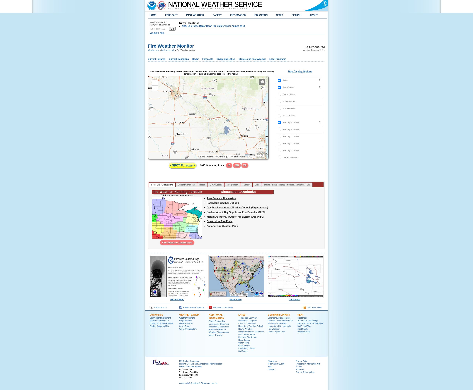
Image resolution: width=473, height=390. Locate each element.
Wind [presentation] (257, 185)
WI (244, 165)
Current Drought (290, 157)
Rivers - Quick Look (276, 331)
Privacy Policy (301, 361)
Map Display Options (300, 71)
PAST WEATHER (195, 15)
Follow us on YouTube (222, 307)
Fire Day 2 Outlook (291, 129)
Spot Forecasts (290, 101)
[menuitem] (299, 80)
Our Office (156, 314)
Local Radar (294, 299)
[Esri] (261, 154)
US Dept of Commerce (189, 361)
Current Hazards (156, 59)
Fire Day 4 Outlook (291, 143)
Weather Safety (189, 314)
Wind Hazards (289, 115)
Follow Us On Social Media (161, 323)
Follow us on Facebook (193, 307)
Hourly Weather (245, 328)
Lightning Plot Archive (247, 337)
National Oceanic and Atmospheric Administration (200, 363)
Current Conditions (179, 59)
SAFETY (217, 15)
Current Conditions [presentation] (186, 185)
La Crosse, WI (167, 50)
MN (237, 165)
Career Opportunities (305, 372)
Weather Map (235, 299)
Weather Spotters (187, 317)
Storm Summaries (217, 321)
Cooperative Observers (219, 323)
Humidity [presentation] (246, 185)
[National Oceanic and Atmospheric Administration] (150, 5)
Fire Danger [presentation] (232, 185)
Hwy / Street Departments (279, 326)
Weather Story (177, 299)
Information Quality (276, 363)
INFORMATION (238, 15)
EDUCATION (260, 15)
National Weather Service (190, 366)
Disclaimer (272, 361)
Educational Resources (219, 326)
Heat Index (302, 317)
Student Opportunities (159, 326)
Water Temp (243, 342)
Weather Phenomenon (219, 332)
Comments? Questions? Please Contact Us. (198, 383)
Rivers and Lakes (226, 59)
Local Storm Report (247, 334)
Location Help (157, 32)
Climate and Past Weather (252, 59)
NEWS (279, 15)
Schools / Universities (277, 323)
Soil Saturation (289, 108)
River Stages (244, 340)
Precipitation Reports (247, 320)
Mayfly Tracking (215, 335)
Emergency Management (279, 317)
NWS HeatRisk (304, 326)
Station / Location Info (159, 320)
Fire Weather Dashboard (177, 242)
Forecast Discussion (247, 323)
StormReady (184, 326)
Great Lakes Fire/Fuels (219, 221)
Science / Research (217, 329)
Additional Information (216, 316)
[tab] (162, 185)
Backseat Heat (303, 331)
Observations (244, 345)
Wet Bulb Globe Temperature (310, 323)
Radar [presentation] (202, 185)
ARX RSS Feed (314, 307)
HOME (153, 15)
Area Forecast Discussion (221, 198)
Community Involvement (160, 317)
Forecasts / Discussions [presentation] (162, 185)
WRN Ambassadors (188, 328)
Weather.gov (153, 50)
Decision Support (279, 314)
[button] (262, 82)
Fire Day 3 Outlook (291, 136)
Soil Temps (243, 351)
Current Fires (289, 94)
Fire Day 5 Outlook (291, 150)
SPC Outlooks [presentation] (216, 185)
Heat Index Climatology (307, 320)
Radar (195, 59)
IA (229, 165)
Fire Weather (288, 87)
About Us (300, 369)
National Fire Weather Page (222, 226)
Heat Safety (302, 328)
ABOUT (313, 15)
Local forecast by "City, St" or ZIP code (160, 23)
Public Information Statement (251, 331)
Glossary (271, 369)
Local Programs (277, 59)
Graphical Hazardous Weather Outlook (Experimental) (237, 207)
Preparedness (185, 320)
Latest (242, 314)
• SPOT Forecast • (182, 165)
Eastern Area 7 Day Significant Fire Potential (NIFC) (236, 212)
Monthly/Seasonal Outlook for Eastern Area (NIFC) (235, 216)
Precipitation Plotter (246, 348)
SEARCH (296, 15)
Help (270, 366)
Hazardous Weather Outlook (223, 203)
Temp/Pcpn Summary (247, 317)
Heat (300, 314)
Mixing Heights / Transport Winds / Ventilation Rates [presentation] (287, 185)
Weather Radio (186, 323)
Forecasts (207, 59)
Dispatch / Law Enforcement (280, 320)
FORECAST (171, 15)
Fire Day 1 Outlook (291, 122)
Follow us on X (160, 307)
